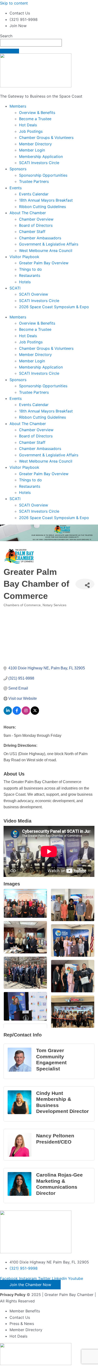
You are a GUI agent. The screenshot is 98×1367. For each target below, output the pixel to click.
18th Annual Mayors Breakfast (46, 200)
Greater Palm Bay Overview (44, 262)
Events (16, 187)
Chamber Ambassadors (40, 238)
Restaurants (29, 275)
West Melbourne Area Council (45, 250)
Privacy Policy (12, 1294)
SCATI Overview (33, 294)
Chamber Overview (36, 219)
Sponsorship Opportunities (43, 175)
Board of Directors (36, 225)
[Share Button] (84, 584)
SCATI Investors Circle (39, 162)
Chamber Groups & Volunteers (46, 137)
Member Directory (35, 144)
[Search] (9, 51)
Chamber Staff (32, 231)
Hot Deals (28, 125)
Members (18, 106)
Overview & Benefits (37, 112)
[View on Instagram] (26, 713)
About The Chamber (28, 212)
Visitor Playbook (24, 256)
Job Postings (31, 131)
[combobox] (31, 43)
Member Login (32, 150)
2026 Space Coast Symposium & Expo (54, 306)
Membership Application (41, 156)
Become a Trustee (35, 118)
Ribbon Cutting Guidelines (42, 206)
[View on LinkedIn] (8, 713)
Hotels (25, 281)
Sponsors (18, 168)
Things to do (30, 269)
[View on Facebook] (17, 713)
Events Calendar (34, 194)
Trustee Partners (34, 181)
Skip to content (14, 3)
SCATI (15, 288)
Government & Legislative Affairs (48, 244)
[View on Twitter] (35, 713)
